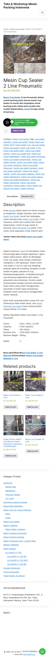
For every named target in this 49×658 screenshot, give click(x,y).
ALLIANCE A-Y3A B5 (16, 564)
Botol (7, 514)
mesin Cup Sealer (11, 216)
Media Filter (10, 487)
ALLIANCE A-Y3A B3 (16, 556)
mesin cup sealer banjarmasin (17, 159)
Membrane (10, 491)
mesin (27, 109)
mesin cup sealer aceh (13, 151)
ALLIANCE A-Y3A (13, 553)
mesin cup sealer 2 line (30, 148)
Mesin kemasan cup (21, 228)
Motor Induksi (9, 549)
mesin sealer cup (34, 185)
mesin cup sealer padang (22, 174)
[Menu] (42, 12)
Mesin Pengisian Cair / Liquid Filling (19, 541)
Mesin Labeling (10, 525)
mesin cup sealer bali (20, 154)
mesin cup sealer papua (32, 177)
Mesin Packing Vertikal (13, 537)
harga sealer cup (22, 145)
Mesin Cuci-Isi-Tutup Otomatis (17, 510)
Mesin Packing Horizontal (15, 533)
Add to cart (18, 130)
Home (5, 29)
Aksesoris (7, 483)
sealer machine (27, 188)
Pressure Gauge (12, 494)
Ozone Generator (11, 572)
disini (6, 239)
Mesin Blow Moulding (13, 506)
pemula (12, 210)
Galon (8, 518)
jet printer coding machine (15, 502)
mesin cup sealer (11, 148)
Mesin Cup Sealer (17, 29)
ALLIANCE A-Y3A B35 (17, 560)
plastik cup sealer (11, 188)
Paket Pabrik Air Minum (14, 576)
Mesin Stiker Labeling (15, 529)
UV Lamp (9, 498)
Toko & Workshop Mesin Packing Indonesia (20, 5)
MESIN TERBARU (11, 545)
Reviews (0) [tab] (27, 196)
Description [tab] (12, 196)
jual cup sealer (38, 145)
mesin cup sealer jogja (27, 162)
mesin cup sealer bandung (33, 156)
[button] (42, 39)
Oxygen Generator (11, 568)
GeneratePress (29, 654)
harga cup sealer (19, 142)
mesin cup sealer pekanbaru (16, 180)
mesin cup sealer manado (25, 168)
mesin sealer (19, 185)
